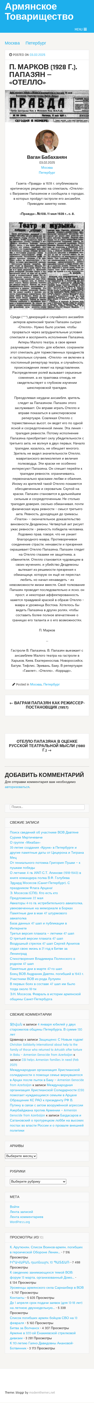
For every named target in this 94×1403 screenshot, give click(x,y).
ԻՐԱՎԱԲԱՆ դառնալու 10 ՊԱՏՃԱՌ (39, 1262)
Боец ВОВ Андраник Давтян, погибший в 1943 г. (47, 974)
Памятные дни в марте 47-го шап (36, 969)
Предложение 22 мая (26, 898)
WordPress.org (20, 1222)
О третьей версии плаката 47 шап (36, 938)
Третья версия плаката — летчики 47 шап (42, 933)
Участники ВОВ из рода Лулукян (35, 979)
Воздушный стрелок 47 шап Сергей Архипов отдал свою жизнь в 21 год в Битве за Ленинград (45, 949)
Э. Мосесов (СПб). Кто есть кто (34, 893)
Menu (79, 29)
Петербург (36, 43)
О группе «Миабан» (25, 842)
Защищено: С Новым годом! (61, 1040)
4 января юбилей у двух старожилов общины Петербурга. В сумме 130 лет (46, 1029)
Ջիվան (16, 1024)
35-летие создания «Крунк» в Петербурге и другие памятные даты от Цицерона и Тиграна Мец (47, 853)
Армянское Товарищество (39, 12)
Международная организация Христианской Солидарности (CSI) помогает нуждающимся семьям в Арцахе (47, 1090)
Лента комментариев (26, 1217)
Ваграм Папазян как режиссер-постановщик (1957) (47, 705)
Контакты (17, 1298)
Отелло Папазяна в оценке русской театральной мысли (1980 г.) (47, 746)
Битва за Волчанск (24, 1328)
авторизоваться (17, 787)
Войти (14, 1207)
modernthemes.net (42, 1392)
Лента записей (21, 1212)
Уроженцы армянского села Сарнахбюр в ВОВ (47, 1288)
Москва (12, 43)
